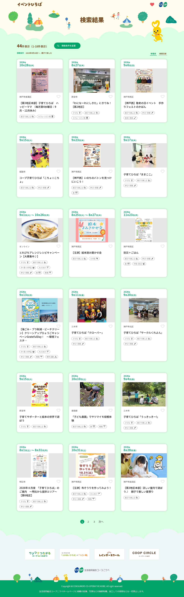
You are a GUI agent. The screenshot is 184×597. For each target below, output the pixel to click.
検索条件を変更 (69, 45)
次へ (101, 521)
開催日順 (162, 53)
